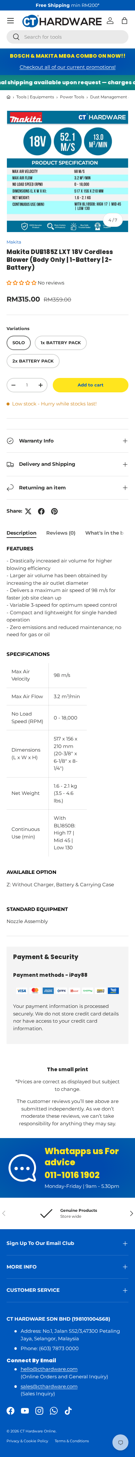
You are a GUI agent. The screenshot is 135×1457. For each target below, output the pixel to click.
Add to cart (91, 384)
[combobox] (67, 37)
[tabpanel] (67, 735)
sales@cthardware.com (49, 1386)
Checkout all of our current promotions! (68, 67)
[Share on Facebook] (41, 511)
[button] (124, 20)
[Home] (8, 97)
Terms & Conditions (72, 1441)
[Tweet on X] (28, 511)
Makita (14, 242)
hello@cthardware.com (49, 1369)
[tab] (21, 533)
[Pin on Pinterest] (54, 511)
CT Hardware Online (38, 1431)
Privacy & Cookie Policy (27, 1441)
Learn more (94, 5)
